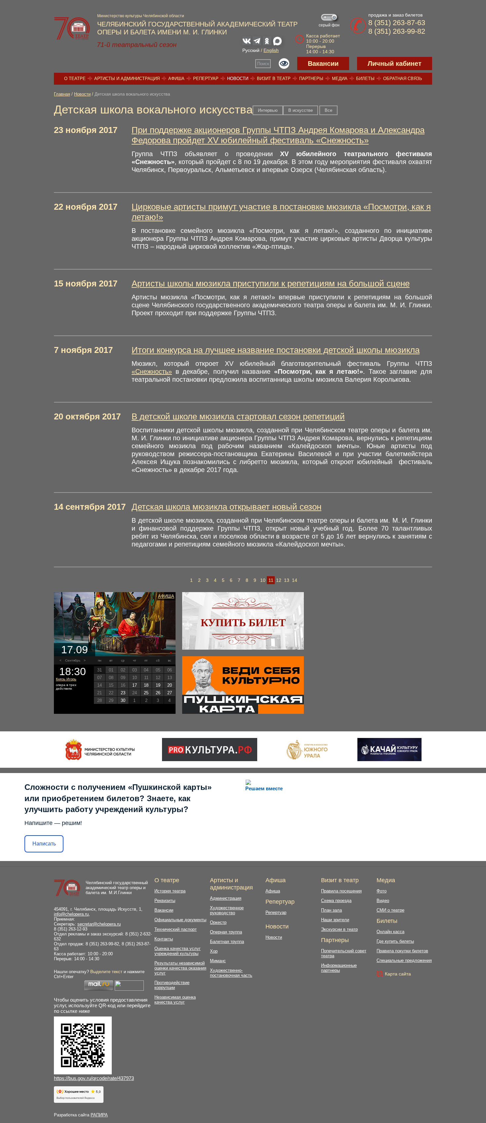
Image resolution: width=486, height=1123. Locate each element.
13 (286, 580)
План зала (331, 910)
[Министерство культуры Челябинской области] (100, 749)
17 (134, 685)
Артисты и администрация (127, 78)
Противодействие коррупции (171, 985)
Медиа (339, 78)
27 (169, 692)
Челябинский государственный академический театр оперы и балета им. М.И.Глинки (117, 887)
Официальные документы (180, 919)
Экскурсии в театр (339, 929)
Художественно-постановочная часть (231, 973)
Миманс (218, 960)
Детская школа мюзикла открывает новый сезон (226, 507)
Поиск (263, 63)
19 (158, 685)
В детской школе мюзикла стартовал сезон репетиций (238, 416)
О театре (75, 78)
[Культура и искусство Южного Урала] (307, 749)
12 (278, 580)
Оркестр (218, 922)
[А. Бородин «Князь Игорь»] (115, 624)
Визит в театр (274, 78)
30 (123, 700)
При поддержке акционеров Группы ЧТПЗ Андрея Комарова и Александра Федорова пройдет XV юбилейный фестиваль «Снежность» (278, 135)
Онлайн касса (390, 931)
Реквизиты (164, 900)
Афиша (176, 78)
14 (294, 580)
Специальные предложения (404, 960)
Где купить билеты (395, 941)
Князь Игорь (66, 679)
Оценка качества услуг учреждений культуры (177, 951)
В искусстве (300, 110)
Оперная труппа (226, 931)
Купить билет (243, 622)
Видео (383, 900)
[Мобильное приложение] (389, 749)
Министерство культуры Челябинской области (140, 16)
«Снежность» (152, 371)
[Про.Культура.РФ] (209, 749)
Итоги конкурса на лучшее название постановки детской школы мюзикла (276, 350)
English (271, 50)
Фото (381, 890)
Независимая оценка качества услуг (175, 1000)
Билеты (365, 78)
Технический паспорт (175, 929)
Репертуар (206, 78)
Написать (44, 843)
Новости (237, 78)
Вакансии (323, 63)
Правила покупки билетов (402, 950)
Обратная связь (402, 78)
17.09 (74, 650)
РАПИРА (99, 1114)
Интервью (268, 110)
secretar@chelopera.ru (99, 924)
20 (169, 685)
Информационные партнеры (339, 968)
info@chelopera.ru (71, 914)
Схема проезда (336, 900)
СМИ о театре (390, 910)
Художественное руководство (227, 910)
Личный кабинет (395, 63)
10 (262, 580)
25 (146, 692)
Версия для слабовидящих (284, 63)
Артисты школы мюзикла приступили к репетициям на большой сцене (271, 283)
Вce (328, 110)
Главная (62, 94)
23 (123, 692)
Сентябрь (72, 660)
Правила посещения (341, 890)
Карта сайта (398, 973)
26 (158, 692)
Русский (251, 50)
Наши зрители (335, 919)
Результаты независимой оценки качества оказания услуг (180, 968)
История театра (169, 890)
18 (146, 685)
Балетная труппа (227, 941)
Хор (214, 951)
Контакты (163, 938)
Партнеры (311, 78)
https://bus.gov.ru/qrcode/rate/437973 (94, 1078)
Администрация (225, 898)
